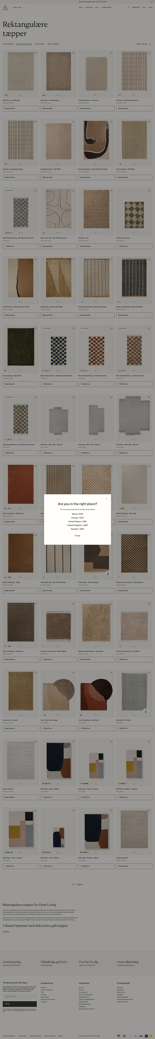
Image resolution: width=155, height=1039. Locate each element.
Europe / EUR (77, 518)
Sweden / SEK (77, 529)
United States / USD (77, 522)
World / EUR (77, 514)
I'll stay (77, 536)
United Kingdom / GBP (77, 525)
